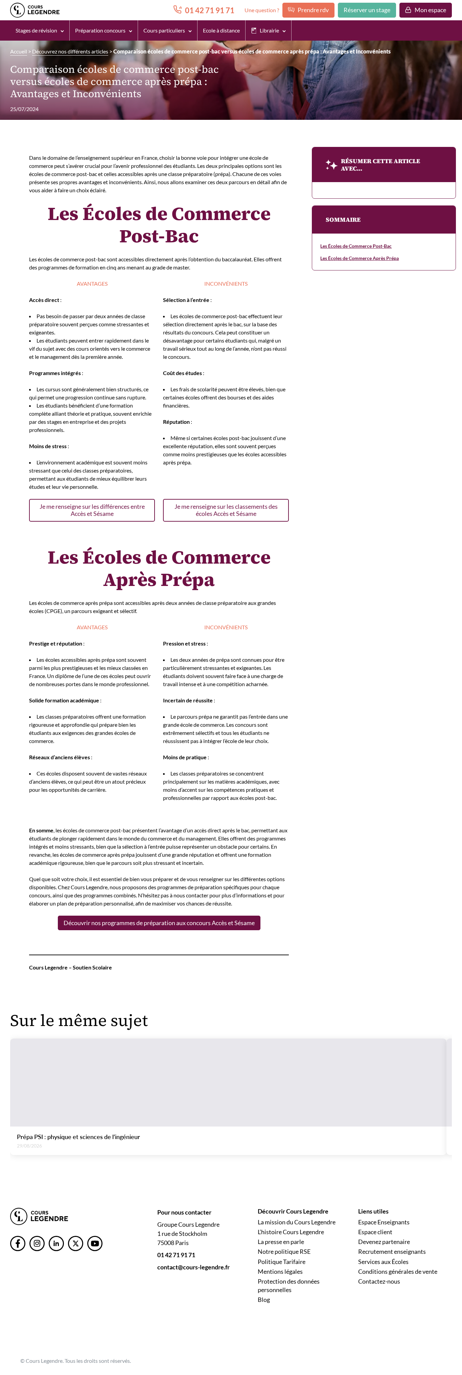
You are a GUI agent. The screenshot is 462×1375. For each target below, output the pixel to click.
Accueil (18, 51)
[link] (17, 1243)
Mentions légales (280, 1271)
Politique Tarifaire (281, 1261)
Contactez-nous (379, 1281)
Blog (264, 1299)
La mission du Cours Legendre (297, 1222)
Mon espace (430, 10)
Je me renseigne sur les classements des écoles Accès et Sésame (226, 510)
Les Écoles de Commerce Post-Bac (356, 246)
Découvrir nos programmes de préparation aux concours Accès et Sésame (159, 922)
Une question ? (262, 10)
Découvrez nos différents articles (70, 51)
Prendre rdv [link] (313, 10)
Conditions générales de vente (397, 1271)
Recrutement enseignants (392, 1251)
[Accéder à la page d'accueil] (39, 1216)
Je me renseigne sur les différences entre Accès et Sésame (92, 510)
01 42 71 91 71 (176, 1255)
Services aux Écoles (383, 1261)
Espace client (375, 1232)
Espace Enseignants (384, 1222)
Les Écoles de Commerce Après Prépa (359, 258)
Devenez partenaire (384, 1241)
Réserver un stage (367, 10)
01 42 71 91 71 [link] (209, 10)
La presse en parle (281, 1241)
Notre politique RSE (284, 1251)
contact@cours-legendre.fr (193, 1267)
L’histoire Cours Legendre (291, 1232)
